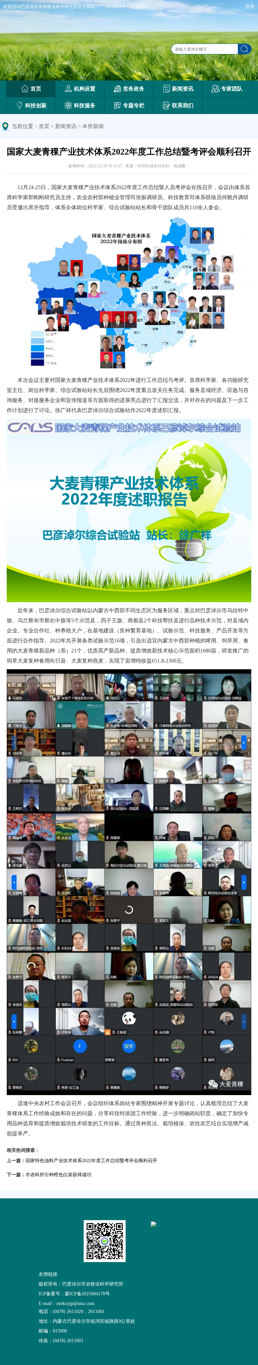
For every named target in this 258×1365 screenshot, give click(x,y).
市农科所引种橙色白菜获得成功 (58, 1174)
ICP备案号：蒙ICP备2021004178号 (74, 1293)
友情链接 (48, 1274)
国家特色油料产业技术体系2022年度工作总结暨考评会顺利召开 (91, 1160)
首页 (44, 126)
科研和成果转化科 (153, 166)
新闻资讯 (66, 126)
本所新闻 (93, 126)
